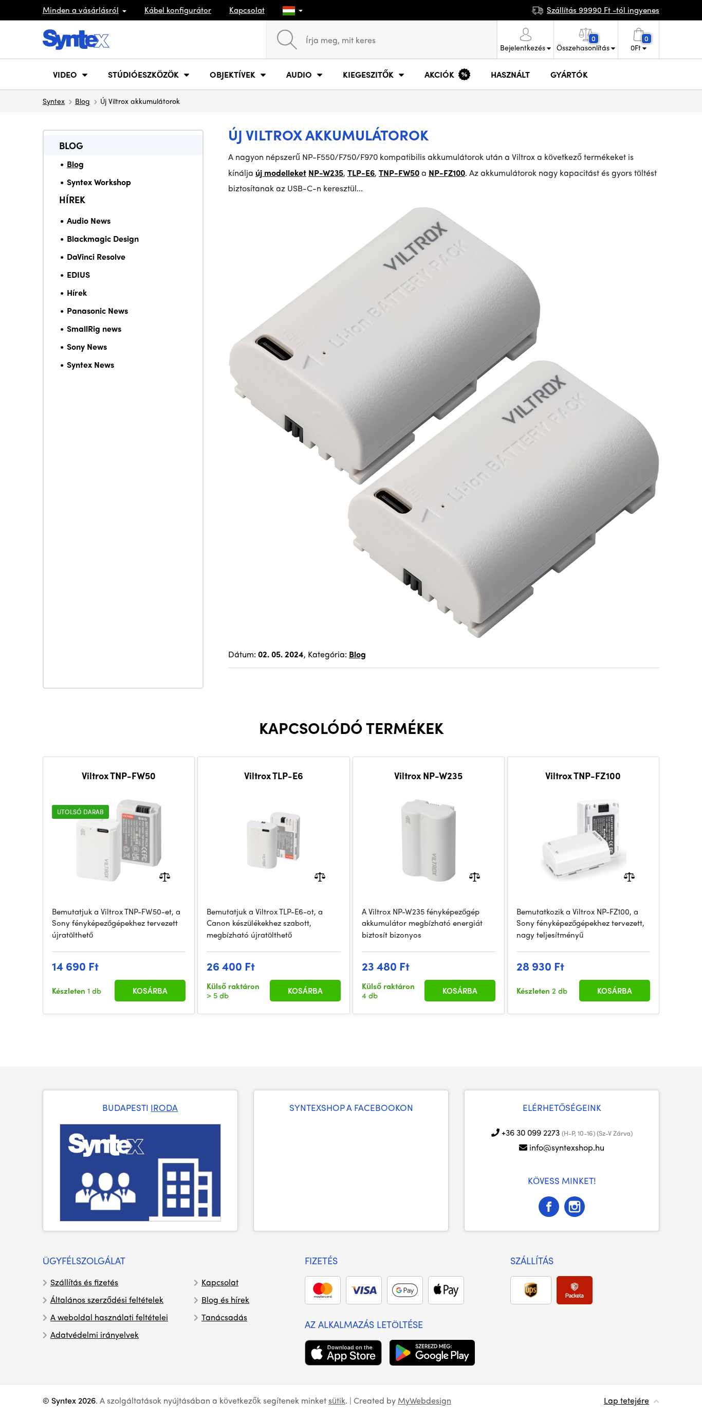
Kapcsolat (247, 9)
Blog (82, 101)
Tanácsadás (224, 1317)
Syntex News (90, 364)
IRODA (164, 1107)
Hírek (72, 199)
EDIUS (78, 274)
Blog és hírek (225, 1299)
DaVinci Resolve (96, 256)
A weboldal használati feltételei (109, 1317)
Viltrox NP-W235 (428, 775)
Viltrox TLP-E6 (273, 775)
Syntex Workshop (99, 182)
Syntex (54, 101)
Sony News (87, 346)
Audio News (88, 220)
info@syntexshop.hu (566, 1147)
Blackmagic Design (103, 238)
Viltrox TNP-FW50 (119, 775)
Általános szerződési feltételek (106, 1299)
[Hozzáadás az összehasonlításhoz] (164, 876)
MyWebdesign (424, 1400)
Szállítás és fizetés (84, 1282)
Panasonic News (97, 310)
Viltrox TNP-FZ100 (583, 775)
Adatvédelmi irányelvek (94, 1334)
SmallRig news (94, 328)
